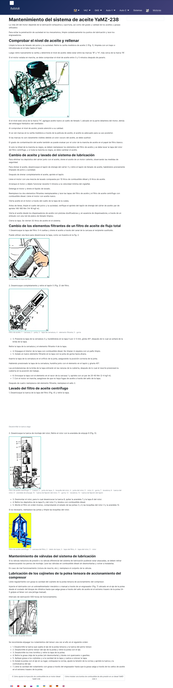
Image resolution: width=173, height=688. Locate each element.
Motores (157, 10)
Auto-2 (123, 10)
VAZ (86, 10)
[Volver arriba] (169, 683)
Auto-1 (109, 10)
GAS (97, 10)
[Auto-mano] (78, 10)
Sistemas (137, 10)
